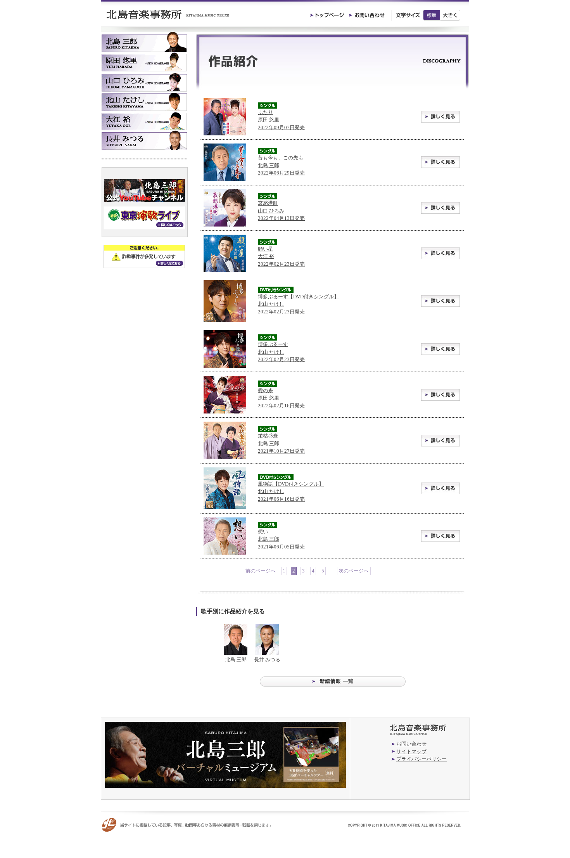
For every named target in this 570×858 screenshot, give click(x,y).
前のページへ (260, 571)
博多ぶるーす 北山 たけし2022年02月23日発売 (281, 351)
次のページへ (354, 571)
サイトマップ (411, 751)
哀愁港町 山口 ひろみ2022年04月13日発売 (281, 210)
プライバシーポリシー (421, 759)
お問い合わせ (411, 744)
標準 (431, 15)
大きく (450, 15)
